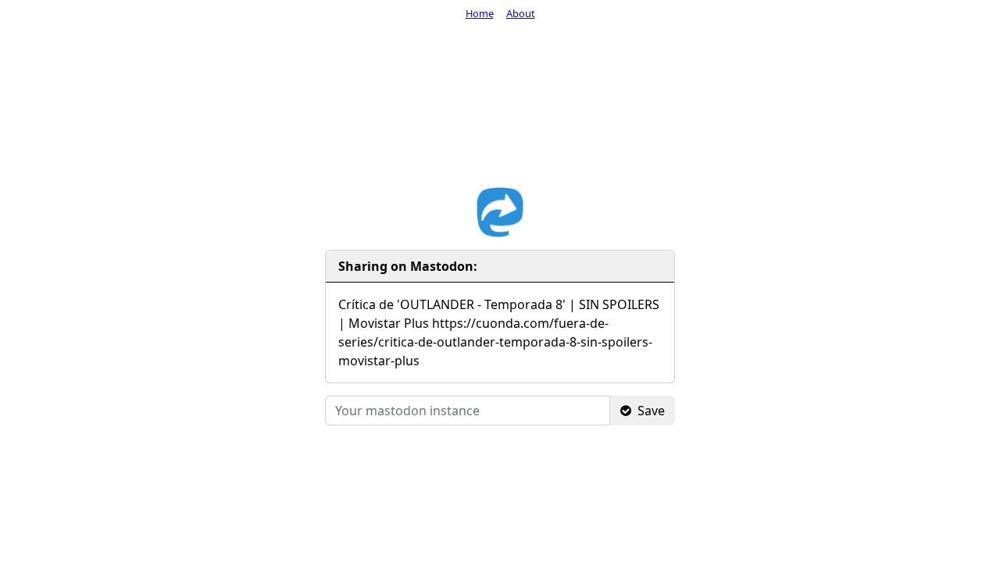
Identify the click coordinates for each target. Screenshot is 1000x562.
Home (480, 13)
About (520, 13)
